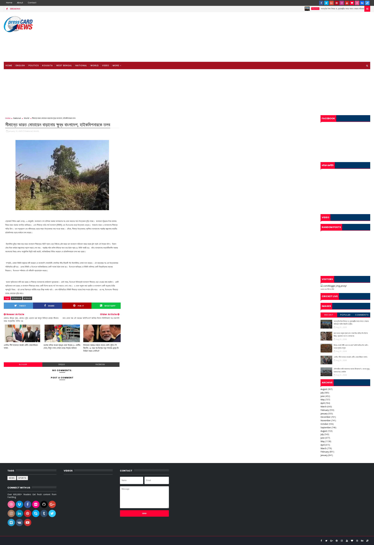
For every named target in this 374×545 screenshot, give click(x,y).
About (20, 2)
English (20, 65)
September (326, 427)
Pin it (81, 306)
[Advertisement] (317, 37)
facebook (100, 364)
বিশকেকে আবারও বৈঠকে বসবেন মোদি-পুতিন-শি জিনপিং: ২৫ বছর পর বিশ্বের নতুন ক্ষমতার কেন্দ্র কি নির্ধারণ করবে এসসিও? (101, 348)
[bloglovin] (352, 3)
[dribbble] (357, 3)
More (116, 65)
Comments (362, 314)
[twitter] (326, 3)
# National (16, 298)
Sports (22, 478)
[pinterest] (336, 3)
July (322, 392)
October (324, 424)
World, (36, 131)
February (325, 410)
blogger (23, 364)
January (324, 413)
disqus (61, 364)
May (323, 399)
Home (9, 2)
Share (51, 306)
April (323, 403)
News (12, 478)
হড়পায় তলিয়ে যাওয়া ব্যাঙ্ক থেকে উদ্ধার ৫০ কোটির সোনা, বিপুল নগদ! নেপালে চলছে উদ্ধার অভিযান (62, 346)
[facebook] (321, 3)
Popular (345, 314)
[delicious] (367, 3)
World (94, 65)
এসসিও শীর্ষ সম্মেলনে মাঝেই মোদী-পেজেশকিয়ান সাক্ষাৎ (21, 346)
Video (105, 65)
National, (29, 131)
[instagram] (342, 3)
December (325, 417)
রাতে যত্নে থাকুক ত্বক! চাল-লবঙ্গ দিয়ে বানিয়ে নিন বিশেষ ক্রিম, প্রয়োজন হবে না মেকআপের (351, 334)
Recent (328, 314)
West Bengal (64, 65)
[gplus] (331, 3)
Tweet (22, 306)
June (323, 396)
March (324, 406)
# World (27, 298)
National (81, 65)
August (324, 389)
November (326, 420)
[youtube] (347, 3)
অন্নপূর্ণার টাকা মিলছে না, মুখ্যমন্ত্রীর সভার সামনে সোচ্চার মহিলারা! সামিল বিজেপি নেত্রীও (334, 8)
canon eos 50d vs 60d (327, 289)
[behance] (362, 3)
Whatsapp (110, 306)
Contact (32, 2)
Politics (299, 9)
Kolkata (47, 65)
